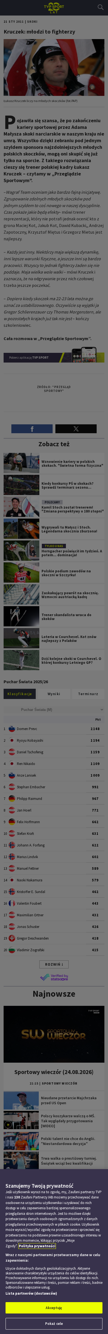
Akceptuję (54, 1307)
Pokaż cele (54, 1323)
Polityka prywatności (37, 1246)
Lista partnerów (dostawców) (31, 1293)
